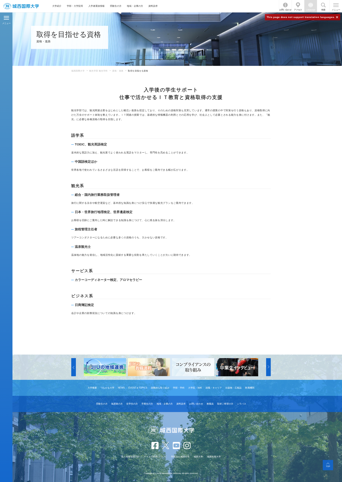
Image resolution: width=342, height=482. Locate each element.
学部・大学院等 (75, 6)
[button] (73, 367)
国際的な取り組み (160, 387)
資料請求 (153, 6)
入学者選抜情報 (96, 6)
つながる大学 (107, 387)
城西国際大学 (78, 71)
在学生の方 (132, 403)
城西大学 (198, 456)
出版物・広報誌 (233, 387)
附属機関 (249, 387)
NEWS (121, 387)
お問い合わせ (285, 10)
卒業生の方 (147, 403)
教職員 (210, 403)
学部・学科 (179, 387)
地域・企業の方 (135, 6)
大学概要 (92, 387)
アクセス (298, 10)
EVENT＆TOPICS (137, 387)
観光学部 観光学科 (98, 71)
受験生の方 (115, 6)
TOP (328, 466)
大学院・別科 (195, 387)
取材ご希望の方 (225, 403)
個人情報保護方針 (130, 456)
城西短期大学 (214, 456)
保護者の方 (117, 403)
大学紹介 (56, 6)
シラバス (241, 403)
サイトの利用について (155, 456)
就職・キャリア (214, 387)
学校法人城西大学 (180, 456)
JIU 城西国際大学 (21, 6)
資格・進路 (117, 71)
